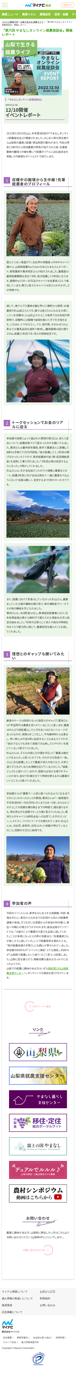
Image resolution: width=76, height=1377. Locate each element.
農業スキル (29, 14)
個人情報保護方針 (30, 1342)
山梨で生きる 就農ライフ (31, 22)
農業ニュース (10, 14)
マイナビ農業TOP (10, 22)
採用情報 (60, 1337)
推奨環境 (7, 1305)
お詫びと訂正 (47, 1291)
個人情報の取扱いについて (17, 1298)
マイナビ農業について (15, 1291)
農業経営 (45, 14)
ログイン (67, 5)
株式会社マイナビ (11, 1331)
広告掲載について (12, 1312)
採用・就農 (61, 14)
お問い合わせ (47, 1305)
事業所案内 (22, 1337)
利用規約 (45, 1298)
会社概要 (7, 1337)
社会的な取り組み (42, 1337)
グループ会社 (9, 1342)
